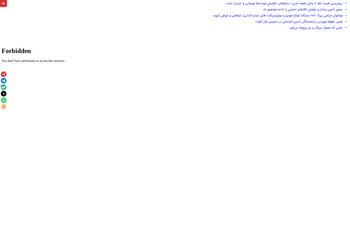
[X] (3, 93)
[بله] (3, 87)
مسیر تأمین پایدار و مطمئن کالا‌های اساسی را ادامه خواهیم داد (302, 9)
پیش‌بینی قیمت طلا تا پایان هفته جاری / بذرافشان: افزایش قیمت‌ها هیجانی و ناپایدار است (284, 3)
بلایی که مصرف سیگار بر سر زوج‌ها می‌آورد (315, 27)
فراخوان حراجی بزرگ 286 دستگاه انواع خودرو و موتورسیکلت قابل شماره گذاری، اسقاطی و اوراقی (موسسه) (275, 15)
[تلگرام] (3, 80)
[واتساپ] (3, 100)
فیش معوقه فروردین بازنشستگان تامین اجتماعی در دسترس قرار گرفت (298, 21)
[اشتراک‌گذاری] (3, 74)
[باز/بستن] (3, 106)
